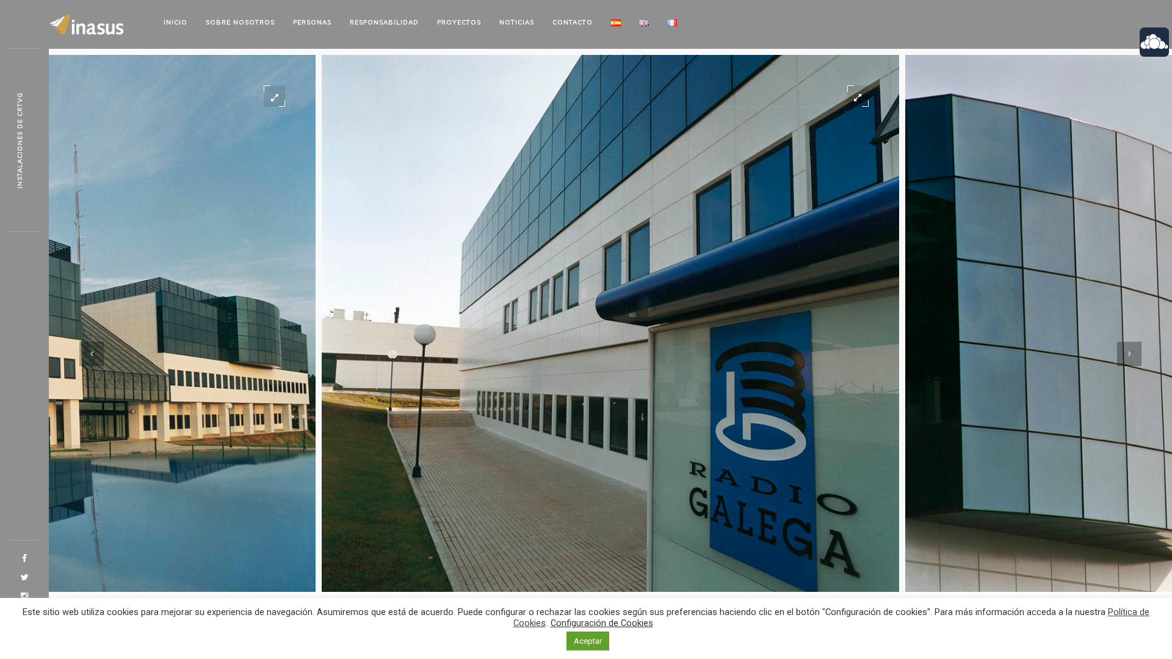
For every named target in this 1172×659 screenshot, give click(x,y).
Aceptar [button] (588, 641)
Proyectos (459, 22)
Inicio (175, 22)
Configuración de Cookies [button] (602, 623)
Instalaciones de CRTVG (20, 140)
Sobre (240, 22)
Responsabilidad (384, 22)
